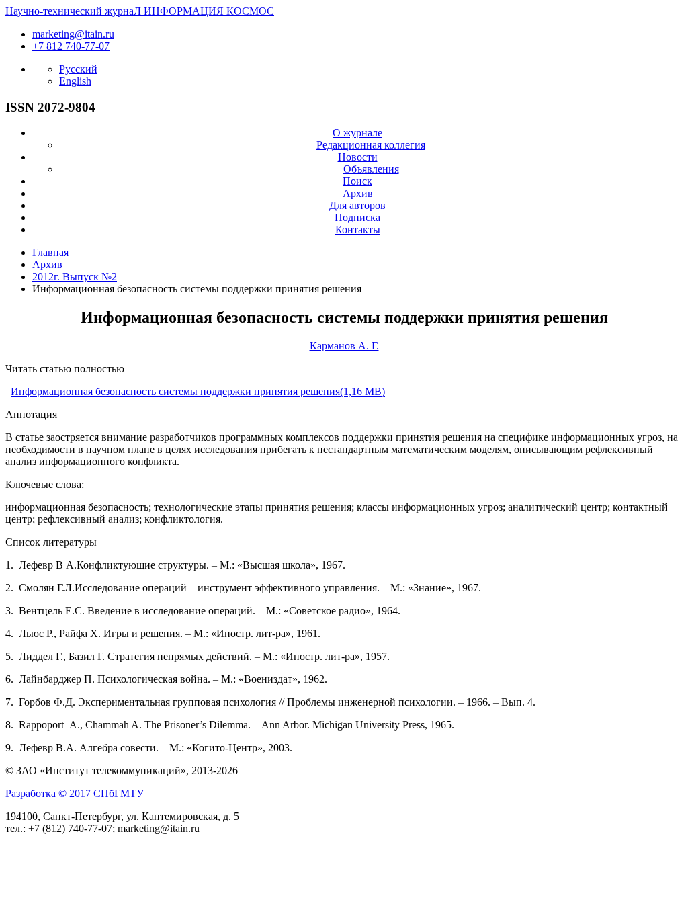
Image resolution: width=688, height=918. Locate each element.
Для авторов (357, 205)
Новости (358, 157)
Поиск (357, 181)
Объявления (371, 169)
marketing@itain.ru (73, 34)
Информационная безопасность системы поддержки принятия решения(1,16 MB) (198, 391)
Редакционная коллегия (370, 145)
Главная (50, 252)
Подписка (357, 217)
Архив (358, 193)
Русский (78, 69)
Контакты (357, 229)
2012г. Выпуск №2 (74, 276)
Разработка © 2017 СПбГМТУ (74, 793)
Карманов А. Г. (344, 345)
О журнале (357, 132)
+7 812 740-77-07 (71, 46)
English (75, 81)
